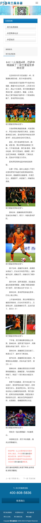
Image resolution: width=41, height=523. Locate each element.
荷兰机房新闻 (12, 27)
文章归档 (9, 20)
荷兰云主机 (7, 517)
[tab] (20, 21)
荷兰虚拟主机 (18, 517)
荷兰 (20, 78)
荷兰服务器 (26, 454)
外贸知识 (10, 39)
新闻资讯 (9, 49)
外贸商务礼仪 (12, 33)
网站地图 (28, 517)
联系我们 (20, 500)
